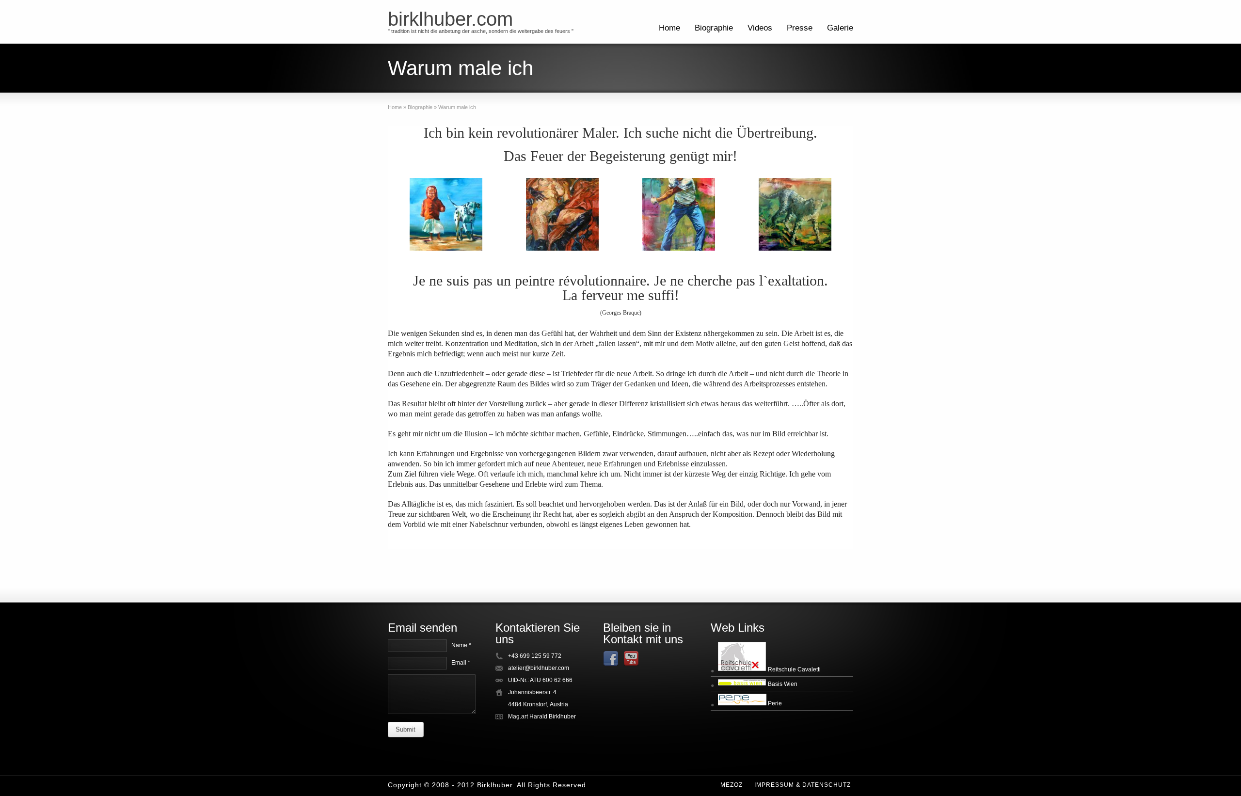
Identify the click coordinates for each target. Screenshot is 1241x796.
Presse (799, 27)
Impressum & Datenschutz (802, 784)
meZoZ (731, 784)
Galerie (840, 27)
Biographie (714, 27)
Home (669, 27)
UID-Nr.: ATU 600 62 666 (540, 680)
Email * (460, 662)
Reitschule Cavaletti (793, 669)
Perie (774, 703)
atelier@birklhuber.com (538, 668)
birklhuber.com (450, 19)
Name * (461, 645)
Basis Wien (781, 684)
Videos (760, 27)
